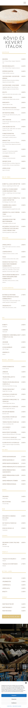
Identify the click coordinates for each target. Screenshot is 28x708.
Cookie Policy (9, 706)
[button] (26, 683)
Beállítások (14, 703)
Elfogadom (14, 695)
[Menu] (24, 2)
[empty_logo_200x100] (11, 2)
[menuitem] (24, 2)
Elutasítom (14, 699)
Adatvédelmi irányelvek (17, 706)
